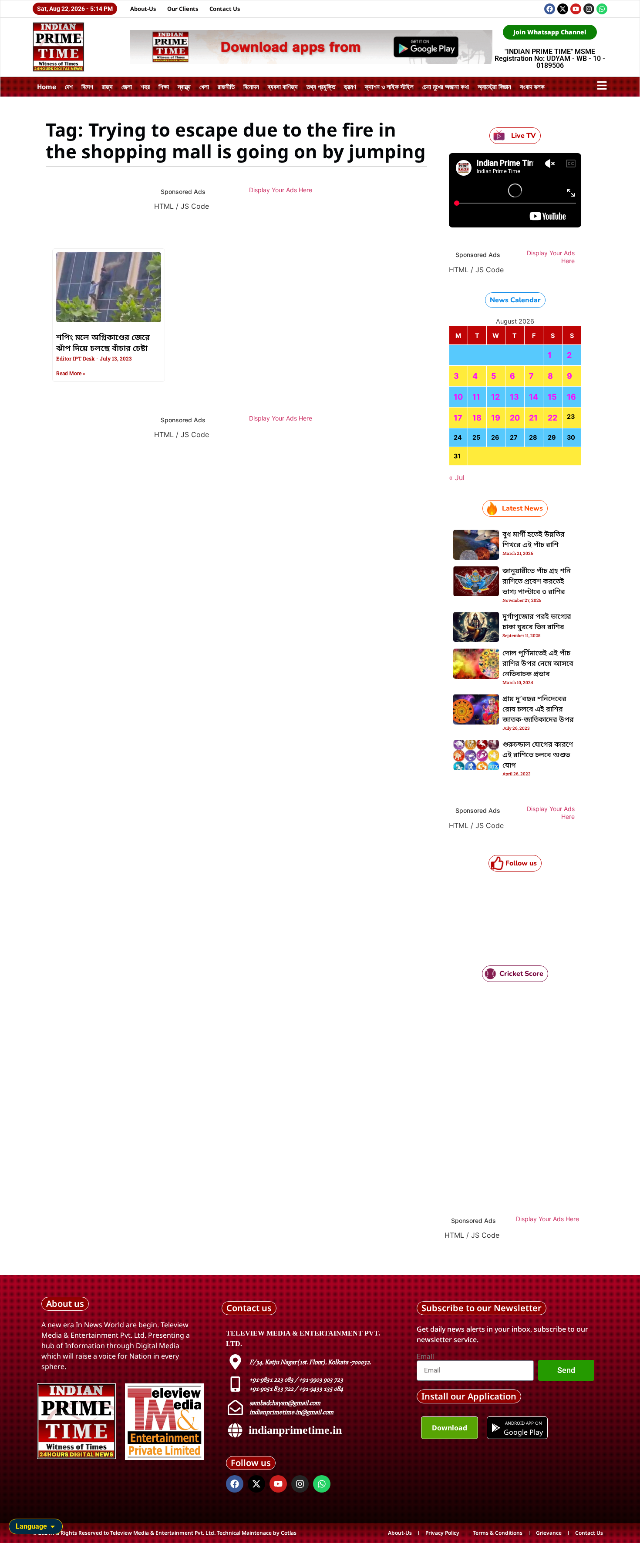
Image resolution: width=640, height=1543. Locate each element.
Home (46, 86)
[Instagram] (588, 8)
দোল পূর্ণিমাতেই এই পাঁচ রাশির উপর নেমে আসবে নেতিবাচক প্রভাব (537, 664)
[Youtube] (575, 8)
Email (425, 1356)
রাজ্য (107, 86)
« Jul (457, 477)
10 (458, 396)
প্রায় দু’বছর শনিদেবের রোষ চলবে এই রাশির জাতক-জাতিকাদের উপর (538, 710)
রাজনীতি (226, 86)
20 (515, 417)
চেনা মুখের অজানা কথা (445, 86)
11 (476, 396)
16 (571, 396)
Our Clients (183, 9)
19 (495, 417)
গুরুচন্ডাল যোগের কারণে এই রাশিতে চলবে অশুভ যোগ (537, 755)
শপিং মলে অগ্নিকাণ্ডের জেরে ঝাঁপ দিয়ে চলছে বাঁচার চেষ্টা (103, 343)
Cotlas (288, 1532)
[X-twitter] (562, 8)
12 (495, 396)
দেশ (69, 86)
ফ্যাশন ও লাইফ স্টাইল (389, 86)
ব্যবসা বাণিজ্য (283, 86)
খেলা (204, 86)
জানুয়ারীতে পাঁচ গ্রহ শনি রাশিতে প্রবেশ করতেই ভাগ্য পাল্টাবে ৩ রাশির (536, 582)
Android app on (523, 1423)
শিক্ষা (163, 86)
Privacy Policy (442, 1532)
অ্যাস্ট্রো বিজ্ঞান (494, 86)
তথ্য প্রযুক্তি (321, 86)
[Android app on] (496, 1427)
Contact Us (224, 9)
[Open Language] (52, 1526)
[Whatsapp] (601, 8)
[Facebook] (549, 8)
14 (533, 396)
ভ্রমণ (350, 86)
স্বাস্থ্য (184, 86)
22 (552, 417)
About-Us (143, 9)
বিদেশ (87, 86)
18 (477, 417)
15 (552, 396)
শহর (145, 86)
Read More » (70, 374)
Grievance (549, 1532)
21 (533, 417)
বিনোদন (251, 86)
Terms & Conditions (497, 1532)
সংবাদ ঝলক (532, 86)
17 (458, 417)
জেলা (126, 86)
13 (514, 396)
